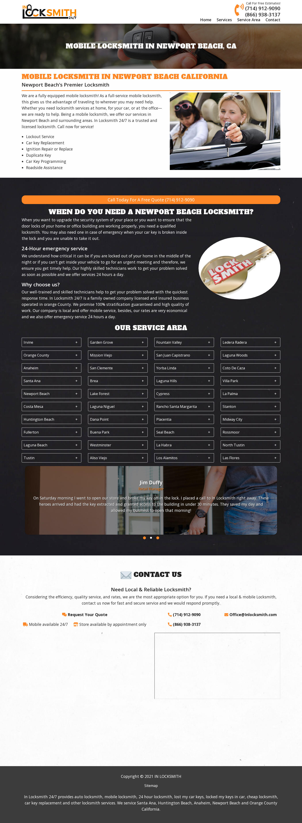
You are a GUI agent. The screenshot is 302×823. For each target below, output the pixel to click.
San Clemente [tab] (101, 368)
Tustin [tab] (29, 457)
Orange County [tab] (36, 355)
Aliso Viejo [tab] (98, 457)
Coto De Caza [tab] (234, 368)
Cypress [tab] (163, 393)
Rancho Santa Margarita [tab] (176, 406)
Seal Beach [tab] (165, 432)
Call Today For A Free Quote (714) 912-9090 (151, 200)
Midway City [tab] (232, 419)
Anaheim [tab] (31, 368)
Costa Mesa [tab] (33, 406)
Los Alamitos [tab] (167, 457)
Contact (273, 20)
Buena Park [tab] (99, 432)
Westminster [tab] (100, 445)
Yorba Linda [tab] (166, 368)
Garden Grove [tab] (101, 342)
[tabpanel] (151, 500)
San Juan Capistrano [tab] (173, 355)
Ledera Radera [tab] (235, 342)
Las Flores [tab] (231, 457)
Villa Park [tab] (230, 380)
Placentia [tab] (163, 419)
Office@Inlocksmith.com (253, 614)
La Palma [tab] (230, 393)
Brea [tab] (94, 380)
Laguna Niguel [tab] (102, 406)
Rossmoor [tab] (231, 432)
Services (224, 20)
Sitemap (151, 785)
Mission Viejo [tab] (101, 355)
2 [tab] (151, 538)
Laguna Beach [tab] (35, 445)
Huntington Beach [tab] (39, 419)
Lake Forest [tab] (99, 393)
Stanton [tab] (229, 406)
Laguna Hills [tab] (166, 380)
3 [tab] (157, 538)
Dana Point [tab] (99, 419)
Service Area (248, 20)
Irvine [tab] (28, 342)
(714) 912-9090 (262, 8)
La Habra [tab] (164, 445)
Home (205, 20)
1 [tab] (144, 538)
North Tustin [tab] (234, 445)
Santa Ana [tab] (32, 380)
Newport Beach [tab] (37, 393)
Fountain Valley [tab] (169, 342)
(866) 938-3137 (262, 14)
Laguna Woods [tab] (235, 355)
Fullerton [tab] (31, 432)
